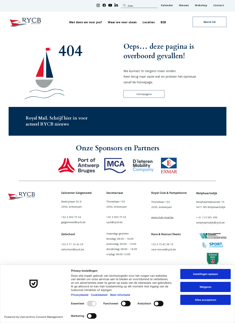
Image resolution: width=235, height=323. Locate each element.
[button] (85, 22)
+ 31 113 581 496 (206, 217)
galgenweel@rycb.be (73, 222)
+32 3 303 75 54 (71, 217)
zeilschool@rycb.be (72, 249)
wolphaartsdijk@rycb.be (210, 222)
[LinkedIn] (116, 5)
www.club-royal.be (162, 217)
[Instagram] (98, 5)
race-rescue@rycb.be (163, 249)
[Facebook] (104, 5)
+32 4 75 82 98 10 (162, 244)
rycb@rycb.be (114, 222)
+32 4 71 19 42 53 (72, 244)
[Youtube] (110, 5)
